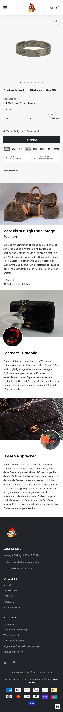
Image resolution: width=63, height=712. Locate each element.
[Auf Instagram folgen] (5, 662)
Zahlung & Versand (13, 640)
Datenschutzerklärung (15, 629)
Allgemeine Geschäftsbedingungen (21, 646)
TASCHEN (8, 596)
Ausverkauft (31, 140)
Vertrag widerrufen (13, 651)
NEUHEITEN (10, 590)
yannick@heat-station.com (25, 562)
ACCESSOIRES (11, 607)
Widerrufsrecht (11, 635)
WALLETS (8, 601)
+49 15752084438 (22, 568)
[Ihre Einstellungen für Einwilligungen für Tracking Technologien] (57, 706)
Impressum (9, 624)
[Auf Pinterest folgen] (13, 662)
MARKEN (8, 585)
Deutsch (44, 672)
